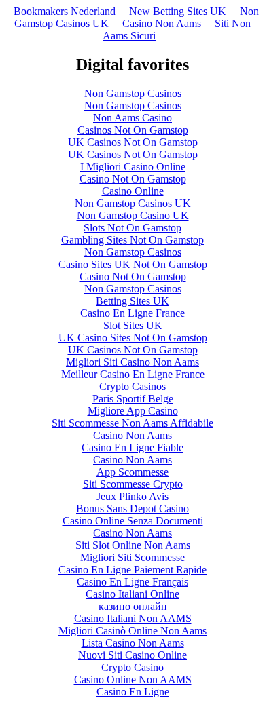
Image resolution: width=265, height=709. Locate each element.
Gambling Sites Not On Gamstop (132, 240)
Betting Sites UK (132, 301)
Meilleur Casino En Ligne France (133, 374)
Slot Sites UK (132, 325)
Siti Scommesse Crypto (133, 484)
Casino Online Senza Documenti (133, 520)
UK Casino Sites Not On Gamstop (132, 337)
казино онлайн (133, 606)
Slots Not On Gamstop (132, 227)
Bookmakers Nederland (65, 11)
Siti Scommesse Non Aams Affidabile (132, 423)
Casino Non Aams (161, 23)
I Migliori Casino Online (133, 166)
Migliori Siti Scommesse (132, 557)
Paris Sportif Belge (132, 398)
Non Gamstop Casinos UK (133, 203)
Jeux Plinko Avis (132, 496)
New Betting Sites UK (177, 11)
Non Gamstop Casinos (132, 93)
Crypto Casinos (132, 386)
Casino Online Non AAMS (133, 679)
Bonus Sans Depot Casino (132, 508)
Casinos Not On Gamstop (132, 130)
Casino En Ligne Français (132, 582)
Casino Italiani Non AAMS (133, 618)
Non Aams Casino (132, 117)
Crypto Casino (132, 667)
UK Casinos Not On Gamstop (133, 142)
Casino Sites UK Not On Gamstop (132, 264)
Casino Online (133, 191)
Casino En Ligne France (132, 313)
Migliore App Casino (133, 411)
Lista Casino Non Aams (133, 643)
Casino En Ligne (132, 691)
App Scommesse (132, 472)
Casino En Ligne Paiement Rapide (132, 569)
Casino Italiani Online (132, 594)
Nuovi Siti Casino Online (132, 655)
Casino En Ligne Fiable (132, 447)
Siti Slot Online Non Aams (132, 545)
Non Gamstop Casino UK (133, 215)
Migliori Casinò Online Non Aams (132, 630)
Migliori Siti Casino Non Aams (132, 362)
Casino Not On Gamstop (133, 179)
